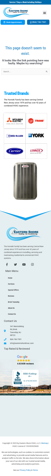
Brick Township (13, 302)
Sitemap (44, 443)
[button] (44, 13)
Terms (35, 470)
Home (10, 278)
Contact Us (12, 314)
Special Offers (13, 290)
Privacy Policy (25, 470)
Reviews (11, 296)
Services (11, 284)
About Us (11, 308)
